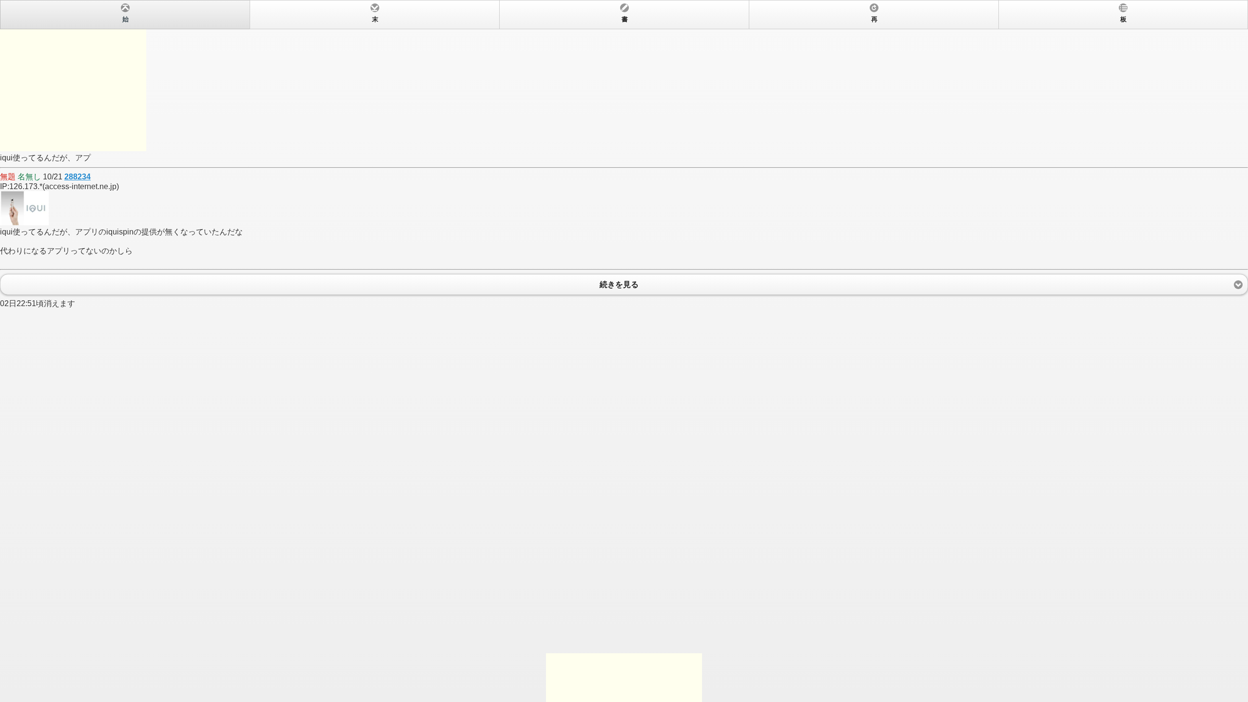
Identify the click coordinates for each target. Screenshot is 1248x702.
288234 (77, 177)
